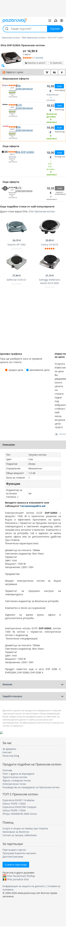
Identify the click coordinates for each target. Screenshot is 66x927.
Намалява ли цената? (36, 63)
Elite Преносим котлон (42, 211)
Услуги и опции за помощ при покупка (25, 828)
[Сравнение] (55, 20)
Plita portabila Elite (18, 879)
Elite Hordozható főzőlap (21, 875)
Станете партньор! (16, 864)
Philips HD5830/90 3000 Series (20, 813)
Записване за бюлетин (16, 831)
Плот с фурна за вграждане (18, 773)
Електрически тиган (14, 783)
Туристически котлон (15, 777)
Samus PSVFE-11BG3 (14, 803)
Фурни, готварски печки (17, 780)
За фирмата (9, 749)
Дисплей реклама (13, 856)
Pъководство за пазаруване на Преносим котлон (31, 787)
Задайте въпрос (12, 696)
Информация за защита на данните (24, 886)
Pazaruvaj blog (11, 755)
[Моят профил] (61, 20)
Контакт (7, 752)
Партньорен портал (14, 849)
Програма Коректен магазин (19, 853)
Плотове (7, 770)
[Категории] (49, 20)
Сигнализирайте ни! (33, 506)
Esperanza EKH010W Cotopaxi (19, 807)
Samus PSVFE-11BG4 (14, 810)
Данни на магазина (12, 95)
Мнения (7, 684)
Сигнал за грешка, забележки (20, 835)
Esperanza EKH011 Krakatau (19, 800)
